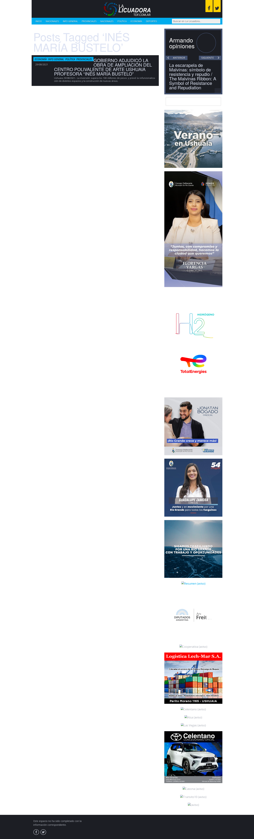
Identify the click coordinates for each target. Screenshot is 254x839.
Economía (136, 21)
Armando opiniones (182, 43)
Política (122, 21)
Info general (70, 21)
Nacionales (52, 21)
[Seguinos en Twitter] (217, 6)
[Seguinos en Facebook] (209, 6)
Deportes (151, 21)
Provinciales (89, 21)
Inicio (39, 21)
